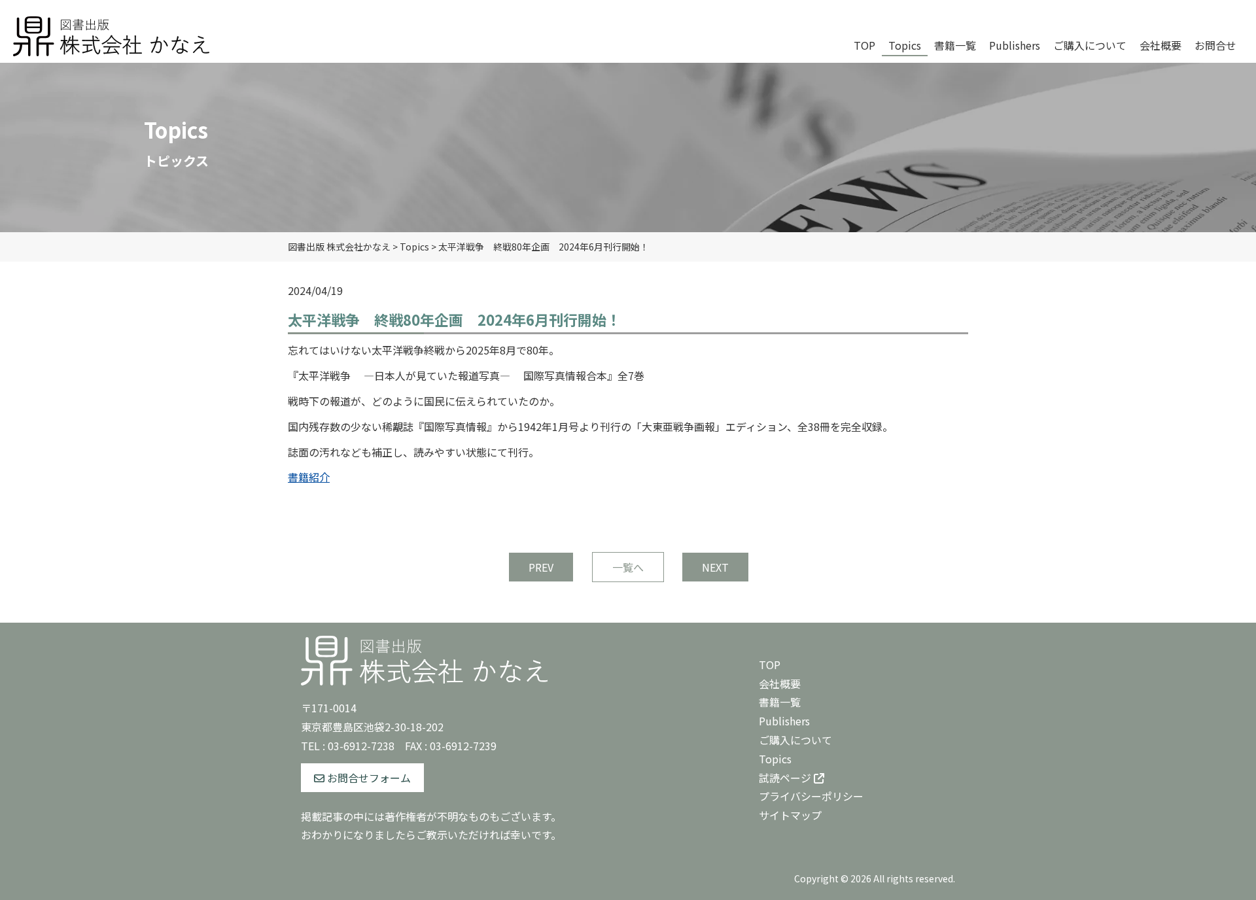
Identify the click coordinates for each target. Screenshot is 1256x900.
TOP (769, 664)
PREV (541, 567)
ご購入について (795, 740)
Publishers (784, 721)
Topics (775, 759)
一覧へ (628, 567)
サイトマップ (790, 815)
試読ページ (786, 778)
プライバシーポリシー (811, 796)
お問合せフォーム (367, 778)
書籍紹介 (309, 477)
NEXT (715, 567)
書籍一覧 (780, 702)
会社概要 (780, 683)
